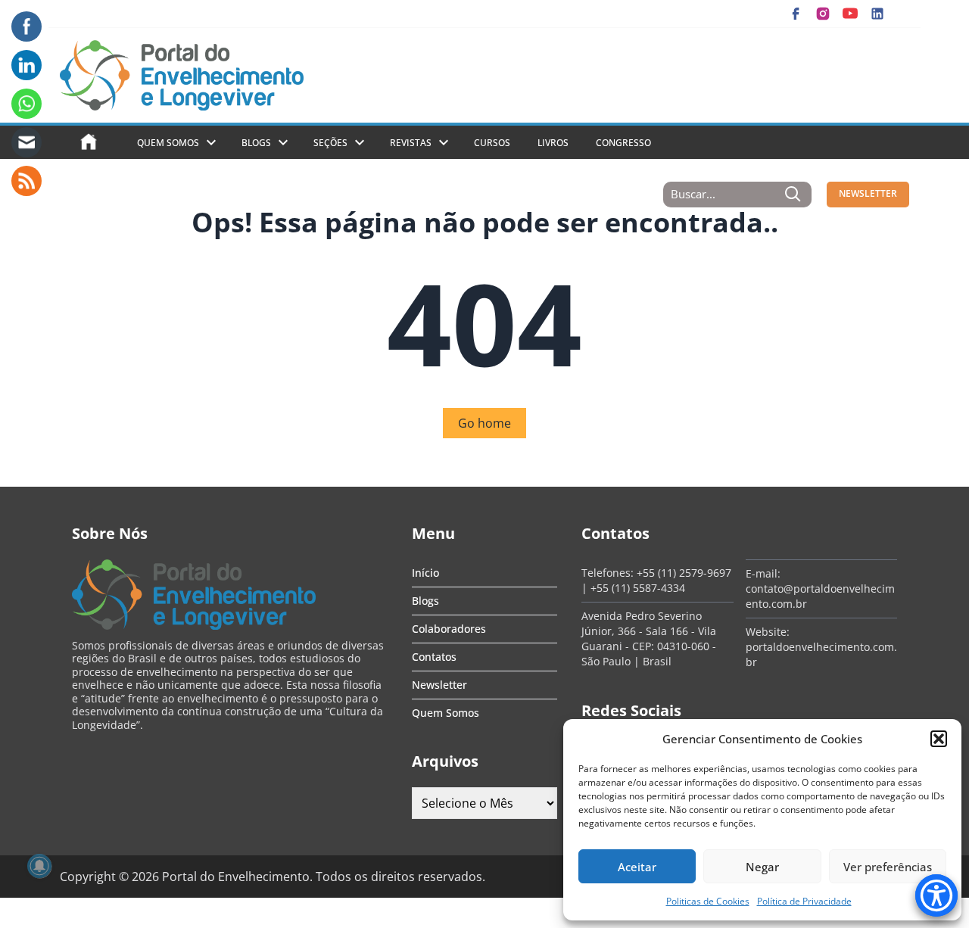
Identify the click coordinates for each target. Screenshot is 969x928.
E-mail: (763, 573)
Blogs (256, 142)
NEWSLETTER (868, 193)
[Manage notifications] (39, 866)
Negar (762, 866)
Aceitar (637, 866)
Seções (330, 142)
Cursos (492, 142)
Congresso (623, 142)
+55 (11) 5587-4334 (637, 588)
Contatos (434, 656)
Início (425, 572)
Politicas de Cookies (707, 901)
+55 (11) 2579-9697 (684, 572)
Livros (553, 142)
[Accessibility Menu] (936, 895)
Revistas (411, 142)
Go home (484, 423)
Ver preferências (887, 866)
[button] (938, 738)
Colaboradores (449, 628)
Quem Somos (168, 142)
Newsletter (439, 684)
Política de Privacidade (804, 901)
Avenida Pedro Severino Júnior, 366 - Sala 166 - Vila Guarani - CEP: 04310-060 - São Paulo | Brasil (648, 638)
